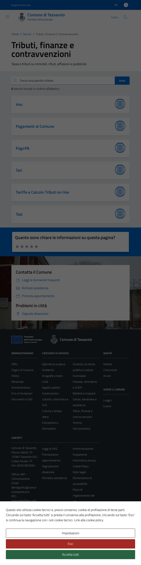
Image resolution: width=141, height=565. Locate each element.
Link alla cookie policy (88, 520)
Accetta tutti (70, 554)
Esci (70, 543)
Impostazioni (70, 533)
